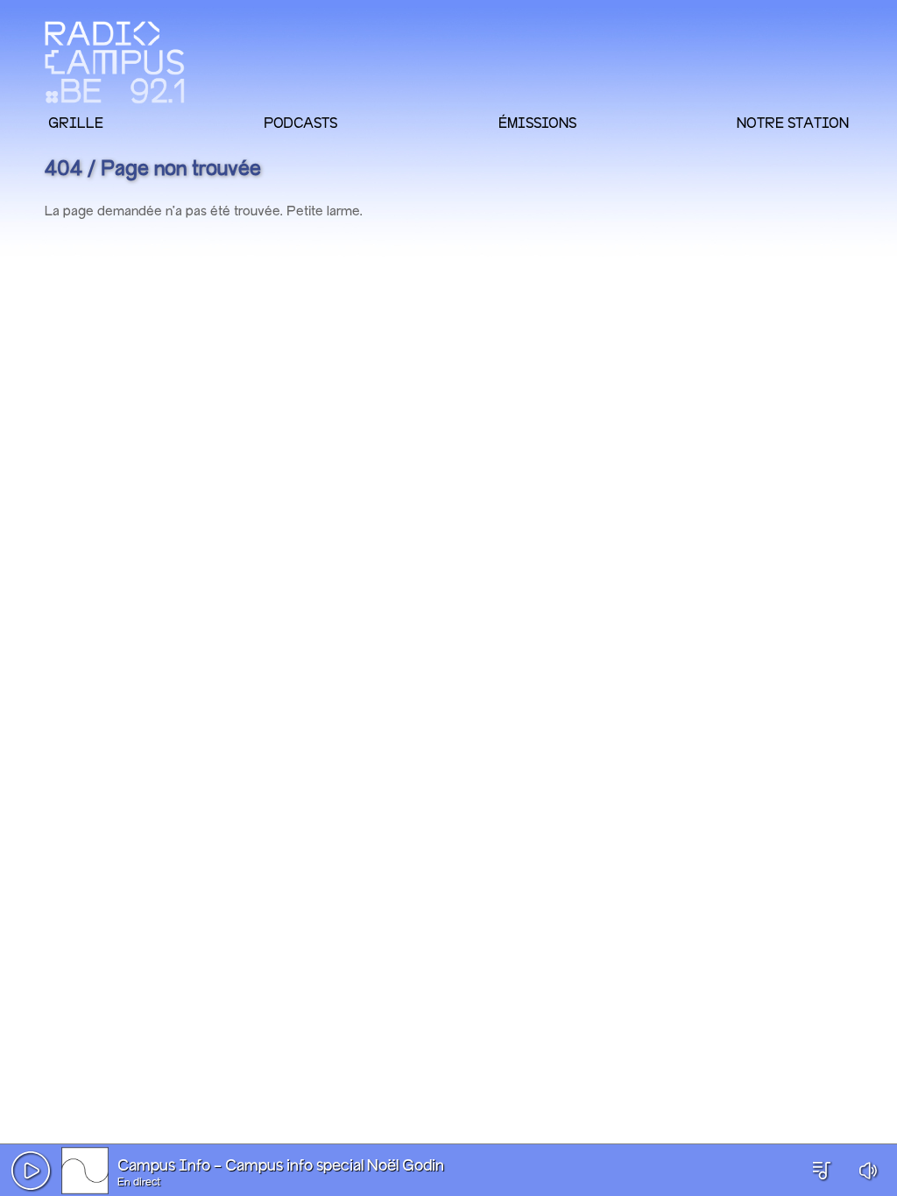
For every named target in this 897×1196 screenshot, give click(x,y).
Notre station (793, 122)
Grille (75, 122)
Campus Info (163, 1166)
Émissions (537, 122)
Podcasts (300, 122)
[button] (30, 1170)
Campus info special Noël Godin (334, 1166)
